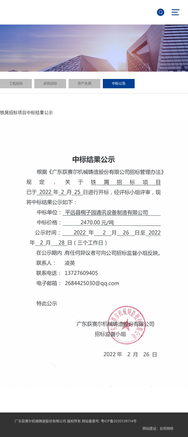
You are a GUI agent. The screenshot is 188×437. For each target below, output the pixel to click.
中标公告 (119, 83)
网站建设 (149, 428)
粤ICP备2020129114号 (119, 421)
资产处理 (84, 83)
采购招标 (50, 83)
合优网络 (166, 428)
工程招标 (16, 83)
